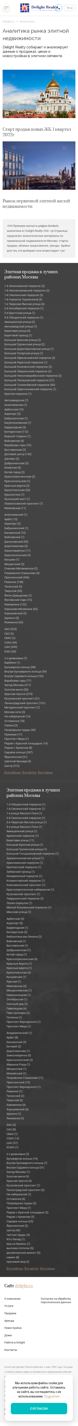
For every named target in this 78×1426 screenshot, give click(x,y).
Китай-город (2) (14, 472)
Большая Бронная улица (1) (24, 844)
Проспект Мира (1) (16, 738)
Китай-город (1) (16, 954)
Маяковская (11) (15, 508)
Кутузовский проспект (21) (22, 698)
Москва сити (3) (14, 712)
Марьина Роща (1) (18, 1064)
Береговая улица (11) (20, 840)
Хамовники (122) (15, 604)
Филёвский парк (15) (18, 599)
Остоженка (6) (15, 1199)
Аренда (9, 1320)
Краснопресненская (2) (19, 476)
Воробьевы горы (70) (17, 445)
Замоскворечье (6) (18, 1055)
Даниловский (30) (16, 541)
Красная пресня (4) (19, 1180)
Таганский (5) (13, 586)
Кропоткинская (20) (17, 490)
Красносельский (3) (17, 555)
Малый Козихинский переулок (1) (29, 907)
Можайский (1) (16, 1073)
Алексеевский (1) (16, 514)
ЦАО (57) (12, 1143)
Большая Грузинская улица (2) (24, 344)
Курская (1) (13, 981)
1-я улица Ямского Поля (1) (24, 813)
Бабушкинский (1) (16, 528)
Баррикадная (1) (17, 927)
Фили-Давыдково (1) (18, 595)
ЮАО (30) (10, 651)
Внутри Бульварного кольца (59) (25, 671)
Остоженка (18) (14, 721)
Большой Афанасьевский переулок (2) (29, 357)
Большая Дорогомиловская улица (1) (29, 349)
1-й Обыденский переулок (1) (26, 804)
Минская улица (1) (18, 912)
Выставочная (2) (15, 449)
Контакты (10, 1349)
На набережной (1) (18, 1194)
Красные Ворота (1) (19, 963)
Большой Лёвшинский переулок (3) (28, 371)
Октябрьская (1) (17, 999)
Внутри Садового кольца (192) (24, 676)
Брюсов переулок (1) (18, 393)
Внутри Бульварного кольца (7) (26, 1163)
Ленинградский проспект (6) (25, 1190)
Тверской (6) (14, 1100)
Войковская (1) (16, 941)
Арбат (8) (12, 1037)
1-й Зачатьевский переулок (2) (24, 286)
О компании (12, 1298)
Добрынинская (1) (18, 950)
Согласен (39, 1408)
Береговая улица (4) (17, 330)
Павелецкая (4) (16, 1008)
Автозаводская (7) (16, 400)
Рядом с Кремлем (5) (20, 1216)
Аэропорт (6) (14, 923)
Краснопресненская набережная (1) (30, 889)
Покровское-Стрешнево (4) (22, 573)
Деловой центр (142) (18, 454)
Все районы (12, 772)
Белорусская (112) (16, 431)
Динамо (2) (11, 458)
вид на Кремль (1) (18, 1243)
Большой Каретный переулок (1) (25, 362)
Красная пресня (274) (18, 694)
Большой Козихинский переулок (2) (28, 366)
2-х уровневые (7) (15, 658)
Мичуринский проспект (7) (22, 707)
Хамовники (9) (16, 1104)
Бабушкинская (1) (16, 418)
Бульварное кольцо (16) (22, 1158)
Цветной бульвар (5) (17, 761)
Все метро (29, 772)
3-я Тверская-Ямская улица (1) (26, 822)
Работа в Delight (14, 1342)
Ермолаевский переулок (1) (24, 862)
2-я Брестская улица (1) (19, 313)
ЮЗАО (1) (12, 1147)
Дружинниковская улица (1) (25, 858)
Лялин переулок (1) (19, 903)
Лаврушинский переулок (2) (25, 898)
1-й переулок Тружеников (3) (23, 299)
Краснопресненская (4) (21, 959)
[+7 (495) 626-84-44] (58, 8)
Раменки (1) (14, 1091)
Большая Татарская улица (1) (23, 353)
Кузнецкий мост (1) (17, 499)
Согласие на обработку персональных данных (56, 1300)
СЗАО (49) (10, 642)
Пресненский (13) (18, 1082)
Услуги (8, 1305)
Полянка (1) (14, 1017)
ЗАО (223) (10, 629)
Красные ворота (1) (19, 968)
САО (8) (11, 1129)
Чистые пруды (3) (18, 1234)
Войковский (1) (14, 537)
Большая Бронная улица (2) (22, 340)
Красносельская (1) (17, 481)
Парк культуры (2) (18, 1012)
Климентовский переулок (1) (25, 880)
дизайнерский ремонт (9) (23, 1252)
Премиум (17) (13, 734)
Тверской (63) (13, 591)
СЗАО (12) (12, 1138)
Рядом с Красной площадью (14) (26, 743)
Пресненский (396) (16, 577)
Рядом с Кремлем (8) (18, 747)
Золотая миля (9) (17, 1176)
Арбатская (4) (15, 918)
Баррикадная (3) (15, 427)
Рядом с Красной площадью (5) (27, 1212)
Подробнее (52, 1396)
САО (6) (9, 633)
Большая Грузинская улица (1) (26, 849)
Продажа (10, 1313)
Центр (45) (13, 1230)
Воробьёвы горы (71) (17, 680)
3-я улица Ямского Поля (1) (24, 826)
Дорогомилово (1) (18, 1051)
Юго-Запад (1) (15, 1239)
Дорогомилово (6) (16, 546)
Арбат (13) (11, 519)
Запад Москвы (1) (18, 1172)
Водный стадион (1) (17, 436)
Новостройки (13, 1327)
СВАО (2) (10, 638)
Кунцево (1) (12, 559)
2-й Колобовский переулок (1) (24, 308)
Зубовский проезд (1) (20, 871)
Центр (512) (12, 765)
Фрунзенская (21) (16, 757)
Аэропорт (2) (12, 413)
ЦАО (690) (10, 647)
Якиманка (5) (15, 1118)
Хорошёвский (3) (15, 613)
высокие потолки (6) (20, 1248)
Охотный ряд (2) (17, 1004)
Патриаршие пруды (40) (20, 730)
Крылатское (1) (14, 494)
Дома (8, 1335)
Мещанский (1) (16, 1068)
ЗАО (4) (11, 1124)
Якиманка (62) (13, 622)
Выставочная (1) (17, 945)
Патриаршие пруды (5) (21, 1203)
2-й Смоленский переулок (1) (25, 818)
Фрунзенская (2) (17, 1225)
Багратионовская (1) (17, 422)
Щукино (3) (11, 618)
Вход (70, 7)
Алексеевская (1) (15, 404)
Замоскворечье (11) (17, 550)
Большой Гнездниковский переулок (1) (32, 853)
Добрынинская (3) (16, 463)
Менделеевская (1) (19, 990)
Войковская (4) (14, 440)
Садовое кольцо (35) (19, 1221)
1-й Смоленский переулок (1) (25, 808)
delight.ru (24, 1286)
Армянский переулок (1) (22, 835)
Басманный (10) (15, 532)
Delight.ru (8, 21)
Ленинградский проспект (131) (25, 703)
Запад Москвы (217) (17, 685)
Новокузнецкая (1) (18, 995)
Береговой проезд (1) (18, 335)
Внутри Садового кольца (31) (25, 1167)
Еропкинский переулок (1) (23, 867)
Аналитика (27, 21)
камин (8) (12, 1257)
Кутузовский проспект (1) (23, 894)
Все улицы (45, 772)
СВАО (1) (12, 1134)
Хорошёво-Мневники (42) (21, 609)
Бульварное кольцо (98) (20, 667)
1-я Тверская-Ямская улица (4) (24, 304)
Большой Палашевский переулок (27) (29, 380)
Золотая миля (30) (16, 689)
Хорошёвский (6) (17, 1109)
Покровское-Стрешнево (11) (24, 1077)
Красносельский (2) (19, 1060)
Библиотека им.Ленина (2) (24, 936)
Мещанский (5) (14, 564)
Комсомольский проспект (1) (26, 885)
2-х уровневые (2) (17, 1154)
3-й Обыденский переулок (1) (23, 317)
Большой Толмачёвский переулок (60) (29, 384)
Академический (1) (19, 1033)
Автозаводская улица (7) (20, 326)
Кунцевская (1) (16, 977)
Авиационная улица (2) (19, 321)
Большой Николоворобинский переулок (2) (33, 375)
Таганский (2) (15, 1095)
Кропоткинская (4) (18, 972)
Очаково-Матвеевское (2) (21, 568)
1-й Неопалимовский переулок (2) (27, 290)
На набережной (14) (17, 716)
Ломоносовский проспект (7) (23, 503)
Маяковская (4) (16, 986)
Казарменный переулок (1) (24, 876)
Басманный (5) (16, 1042)
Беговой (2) (13, 1046)
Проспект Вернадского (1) (23, 1021)
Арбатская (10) (14, 409)
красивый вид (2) (17, 1261)
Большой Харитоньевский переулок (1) (30, 389)
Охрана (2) (11, 725)
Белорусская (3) (17, 932)
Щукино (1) (13, 1113)
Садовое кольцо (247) (18, 752)
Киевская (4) (12, 467)
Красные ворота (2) (17, 485)
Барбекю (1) (12, 662)
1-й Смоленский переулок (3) (23, 295)
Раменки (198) (13, 582)
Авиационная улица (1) (21, 831)
